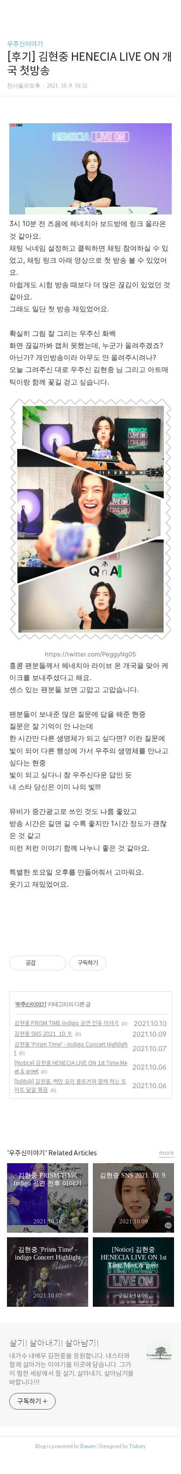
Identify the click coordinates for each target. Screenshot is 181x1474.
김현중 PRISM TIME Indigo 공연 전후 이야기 (66, 1023)
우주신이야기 (25, 44)
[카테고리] (11, 10)
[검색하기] (169, 10)
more (166, 1153)
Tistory (137, 1446)
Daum (88, 1446)
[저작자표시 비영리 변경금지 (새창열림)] (118, 963)
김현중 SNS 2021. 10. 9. (43, 1033)
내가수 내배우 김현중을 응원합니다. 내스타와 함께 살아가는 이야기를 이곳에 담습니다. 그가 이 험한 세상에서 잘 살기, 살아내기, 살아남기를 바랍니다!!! (71, 1369)
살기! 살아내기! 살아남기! (54, 1343)
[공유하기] (44, 963)
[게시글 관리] (56, 963)
